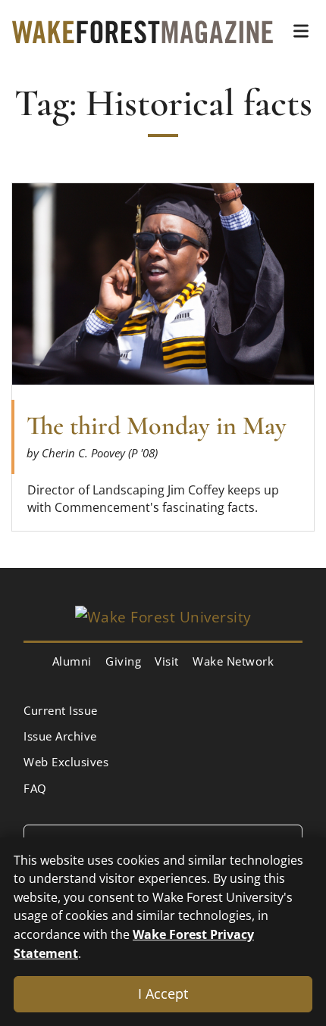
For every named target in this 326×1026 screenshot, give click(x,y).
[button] (301, 31)
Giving (123, 661)
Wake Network (233, 661)
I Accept (163, 993)
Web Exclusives (66, 761)
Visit (167, 661)
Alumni (72, 661)
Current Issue (61, 710)
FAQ (35, 788)
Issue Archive (60, 736)
